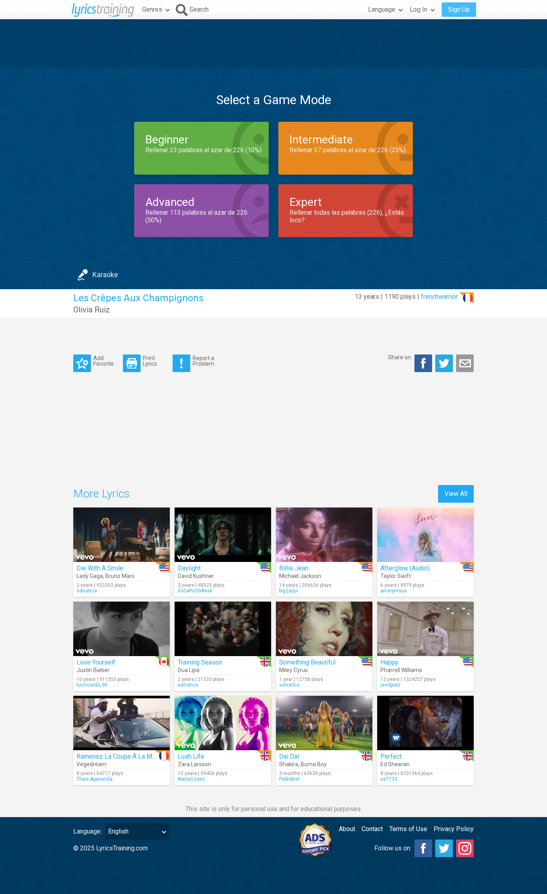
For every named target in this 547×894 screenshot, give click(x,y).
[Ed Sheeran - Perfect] (425, 723)
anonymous (393, 591)
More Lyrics (101, 493)
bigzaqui (288, 591)
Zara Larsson (194, 764)
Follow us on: (392, 848)
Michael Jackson (300, 576)
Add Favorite (103, 360)
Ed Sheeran (395, 764)
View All (455, 493)
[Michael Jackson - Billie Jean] (324, 534)
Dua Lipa (188, 670)
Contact (372, 829)
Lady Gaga (89, 576)
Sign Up (459, 9)
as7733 (388, 779)
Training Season (200, 662)
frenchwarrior (439, 296)
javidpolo (390, 685)
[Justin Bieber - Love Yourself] (121, 629)
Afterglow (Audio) (405, 568)
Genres (152, 9)
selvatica (86, 591)
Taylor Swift (395, 576)
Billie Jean (293, 568)
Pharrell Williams (401, 670)
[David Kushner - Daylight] (223, 534)
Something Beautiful (307, 662)
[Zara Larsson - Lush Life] (223, 723)
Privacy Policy (454, 829)
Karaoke (105, 274)
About (347, 829)
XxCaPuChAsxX (195, 591)
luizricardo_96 (92, 685)
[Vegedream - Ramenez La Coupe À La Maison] (121, 723)
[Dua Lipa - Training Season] (223, 629)
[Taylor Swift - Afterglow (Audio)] (425, 534)
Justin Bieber (93, 670)
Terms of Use (408, 829)
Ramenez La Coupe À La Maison (121, 756)
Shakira (288, 764)
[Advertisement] (273, 44)
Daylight (189, 568)
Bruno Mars (120, 576)
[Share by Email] (465, 363)
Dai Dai (289, 756)
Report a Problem (203, 360)
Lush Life (191, 756)
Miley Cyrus (293, 670)
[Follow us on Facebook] (423, 848)
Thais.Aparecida (94, 779)
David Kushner (196, 576)
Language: (87, 831)
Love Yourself (95, 662)
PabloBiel (289, 779)
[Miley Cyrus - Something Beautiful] (324, 629)
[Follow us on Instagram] (465, 848)
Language (381, 9)
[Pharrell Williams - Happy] (425, 629)
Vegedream (91, 764)
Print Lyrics (150, 360)
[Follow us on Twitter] (444, 848)
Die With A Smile (99, 568)
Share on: (400, 357)
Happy (389, 662)
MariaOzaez (191, 779)
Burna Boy (314, 764)
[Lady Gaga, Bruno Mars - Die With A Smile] (121, 534)
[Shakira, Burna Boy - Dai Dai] (324, 723)
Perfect (391, 756)
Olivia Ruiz (91, 309)
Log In (418, 9)
